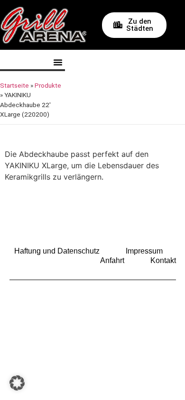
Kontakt (163, 260)
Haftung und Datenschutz (57, 251)
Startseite (14, 85)
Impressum (144, 251)
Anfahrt (112, 260)
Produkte (48, 85)
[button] (58, 62)
